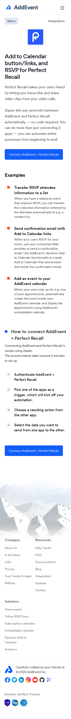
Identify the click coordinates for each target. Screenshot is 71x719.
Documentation (45, 562)
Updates (40, 583)
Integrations (56, 21)
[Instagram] (28, 680)
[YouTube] (35, 680)
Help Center (43, 548)
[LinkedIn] (21, 680)
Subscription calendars (20, 623)
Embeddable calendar (19, 630)
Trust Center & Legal (18, 576)
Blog (38, 569)
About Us (11, 548)
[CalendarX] (49, 680)
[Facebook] (7, 680)
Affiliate (10, 583)
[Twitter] (14, 680)
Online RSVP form (17, 616)
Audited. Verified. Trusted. (22, 694)
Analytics (11, 649)
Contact (40, 590)
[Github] (42, 680)
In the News (13, 555)
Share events (13, 609)
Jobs (8, 562)
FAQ (38, 555)
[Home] (21, 7)
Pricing (9, 569)
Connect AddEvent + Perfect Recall (34, 154)
